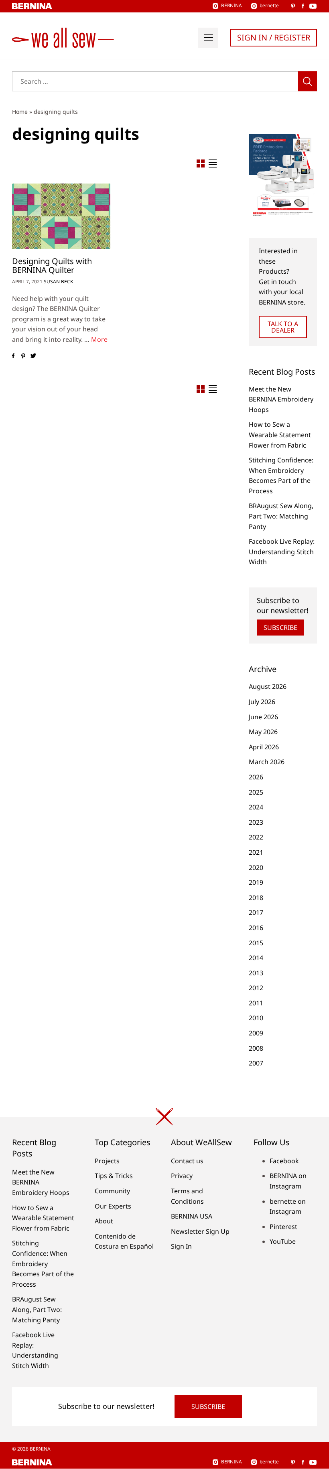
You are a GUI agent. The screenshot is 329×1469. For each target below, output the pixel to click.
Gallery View (201, 163)
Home (20, 111)
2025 (256, 792)
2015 (256, 942)
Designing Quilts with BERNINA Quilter (52, 265)
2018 (256, 897)
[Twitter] (33, 356)
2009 (256, 1033)
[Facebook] (13, 356)
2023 (256, 822)
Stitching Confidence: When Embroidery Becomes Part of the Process (43, 1263)
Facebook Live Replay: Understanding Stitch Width (282, 551)
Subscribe (280, 627)
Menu (208, 38)
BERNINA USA (191, 1216)
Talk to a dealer (283, 327)
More (99, 339)
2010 (256, 1017)
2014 (256, 957)
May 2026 (263, 731)
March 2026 (266, 761)
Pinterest (283, 1226)
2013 (256, 973)
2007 (256, 1063)
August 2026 (267, 686)
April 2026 (264, 747)
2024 (256, 807)
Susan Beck (58, 281)
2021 (256, 852)
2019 (256, 882)
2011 (256, 1003)
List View (213, 163)
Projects (107, 1160)
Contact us (187, 1160)
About (104, 1221)
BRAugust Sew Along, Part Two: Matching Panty (281, 516)
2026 (256, 777)
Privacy (182, 1175)
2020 (256, 867)
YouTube (283, 1241)
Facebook (284, 1160)
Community (112, 1190)
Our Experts (113, 1206)
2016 (256, 927)
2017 (256, 912)
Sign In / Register (273, 37)
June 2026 (263, 716)
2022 (256, 837)
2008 (256, 1048)
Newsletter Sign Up (200, 1231)
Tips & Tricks (114, 1175)
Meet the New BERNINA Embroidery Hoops (281, 399)
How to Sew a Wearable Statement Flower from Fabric (280, 434)
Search (307, 81)
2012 (256, 987)
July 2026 (262, 701)
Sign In (181, 1246)
